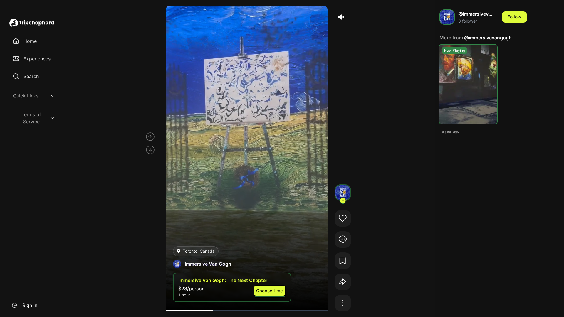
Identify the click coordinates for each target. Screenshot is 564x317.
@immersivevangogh (488, 38)
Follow (514, 17)
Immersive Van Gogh (208, 264)
